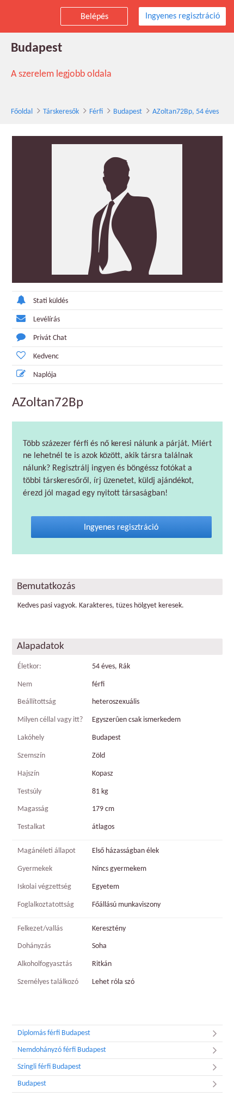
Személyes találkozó (47, 982)
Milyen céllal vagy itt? (50, 720)
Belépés (94, 17)
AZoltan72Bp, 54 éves (185, 112)
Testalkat (31, 827)
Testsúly (29, 792)
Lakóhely (30, 738)
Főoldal (22, 112)
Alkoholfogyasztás (44, 964)
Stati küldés (50, 301)
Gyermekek (34, 869)
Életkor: (29, 666)
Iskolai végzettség (44, 887)
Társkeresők (61, 112)
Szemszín (31, 756)
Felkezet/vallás (40, 929)
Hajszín (28, 774)
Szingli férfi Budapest (49, 1067)
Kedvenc (46, 356)
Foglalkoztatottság (45, 905)
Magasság (32, 809)
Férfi (96, 112)
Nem (24, 684)
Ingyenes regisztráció (182, 16)
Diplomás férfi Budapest (53, 1033)
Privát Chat (50, 338)
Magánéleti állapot (46, 851)
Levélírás (46, 319)
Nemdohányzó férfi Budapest (61, 1050)
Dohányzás (34, 946)
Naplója (45, 375)
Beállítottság (36, 702)
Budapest (127, 112)
